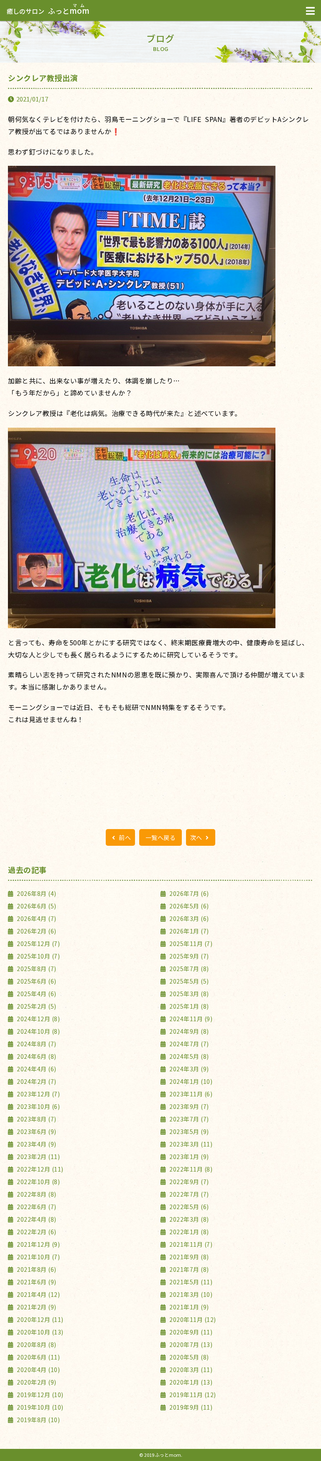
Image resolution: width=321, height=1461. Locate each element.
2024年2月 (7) (35, 1081)
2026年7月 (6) (188, 893)
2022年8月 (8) (35, 1194)
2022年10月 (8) (37, 1181)
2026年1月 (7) (188, 931)
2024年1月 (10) (190, 1081)
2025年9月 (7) (188, 956)
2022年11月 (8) (190, 1169)
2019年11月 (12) (192, 1394)
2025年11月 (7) (190, 943)
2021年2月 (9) (35, 1307)
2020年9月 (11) (190, 1332)
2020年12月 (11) (39, 1319)
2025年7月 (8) (188, 968)
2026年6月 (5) (35, 906)
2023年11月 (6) (190, 1094)
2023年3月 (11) (190, 1144)
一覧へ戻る (160, 837)
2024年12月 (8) (37, 1019)
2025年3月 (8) (188, 993)
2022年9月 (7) (188, 1181)
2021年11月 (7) (190, 1244)
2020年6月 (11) (37, 1357)
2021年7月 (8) (188, 1269)
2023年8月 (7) (35, 1119)
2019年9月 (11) (190, 1407)
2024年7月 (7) (188, 1044)
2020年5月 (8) (188, 1357)
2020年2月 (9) (35, 1382)
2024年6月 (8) (35, 1056)
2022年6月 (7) (35, 1206)
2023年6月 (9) (35, 1131)
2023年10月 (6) (37, 1106)
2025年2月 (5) (35, 1006)
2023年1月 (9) (188, 1156)
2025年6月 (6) (35, 981)
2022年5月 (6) (188, 1206)
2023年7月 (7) (188, 1119)
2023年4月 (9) (35, 1144)
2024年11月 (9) (190, 1019)
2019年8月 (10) (37, 1419)
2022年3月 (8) (188, 1219)
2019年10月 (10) (39, 1407)
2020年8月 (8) (35, 1344)
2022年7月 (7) (188, 1194)
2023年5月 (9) (188, 1131)
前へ (124, 837)
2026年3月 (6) (188, 918)
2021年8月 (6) (35, 1269)
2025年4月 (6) (35, 993)
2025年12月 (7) (37, 943)
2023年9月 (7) (188, 1106)
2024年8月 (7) (35, 1044)
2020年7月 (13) (190, 1344)
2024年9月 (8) (188, 1031)
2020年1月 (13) (190, 1382)
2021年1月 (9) (188, 1307)
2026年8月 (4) (35, 893)
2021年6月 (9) (35, 1282)
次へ (197, 837)
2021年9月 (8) (188, 1257)
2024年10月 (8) (37, 1031)
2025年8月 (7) (35, 968)
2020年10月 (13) (39, 1332)
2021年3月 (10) (190, 1294)
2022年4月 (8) (35, 1219)
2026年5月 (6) (188, 906)
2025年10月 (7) (37, 956)
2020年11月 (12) (192, 1319)
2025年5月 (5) (188, 981)
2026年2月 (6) (35, 931)
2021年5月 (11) (190, 1282)
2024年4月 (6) (35, 1069)
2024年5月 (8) (188, 1056)
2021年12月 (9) (37, 1244)
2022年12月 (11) (39, 1169)
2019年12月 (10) (39, 1394)
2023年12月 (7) (37, 1094)
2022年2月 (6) (35, 1232)
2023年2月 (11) (37, 1156)
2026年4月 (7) (35, 918)
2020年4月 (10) (37, 1369)
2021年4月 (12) (37, 1294)
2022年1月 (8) (188, 1232)
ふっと (48, 10)
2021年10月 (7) (37, 1257)
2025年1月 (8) (188, 1006)
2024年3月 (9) (188, 1069)
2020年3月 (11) (190, 1369)
